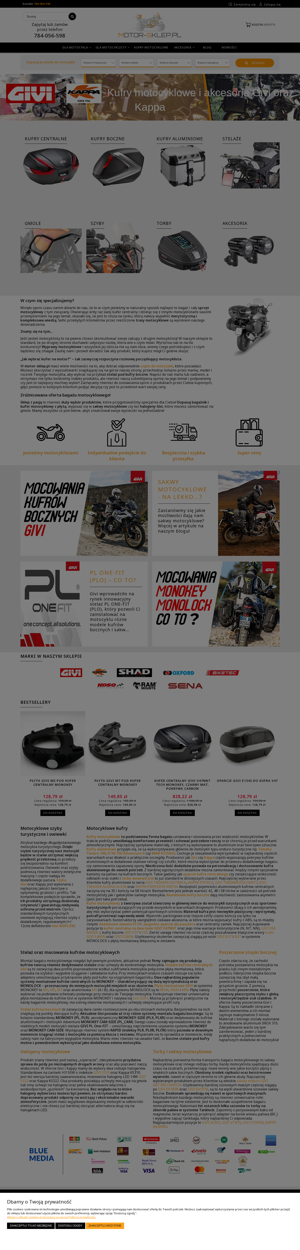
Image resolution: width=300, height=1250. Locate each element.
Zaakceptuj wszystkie (105, 1225)
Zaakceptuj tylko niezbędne (31, 1225)
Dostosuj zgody (70, 1225)
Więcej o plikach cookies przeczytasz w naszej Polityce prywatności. (51, 1217)
